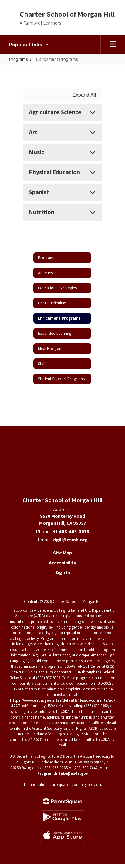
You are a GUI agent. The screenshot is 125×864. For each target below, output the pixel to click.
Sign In (62, 572)
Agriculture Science (55, 112)
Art (33, 132)
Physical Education (54, 172)
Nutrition (41, 212)
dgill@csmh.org (70, 540)
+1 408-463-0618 (71, 531)
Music (36, 152)
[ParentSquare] (63, 801)
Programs (18, 59)
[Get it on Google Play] (62, 817)
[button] (29, 44)
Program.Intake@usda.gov (62, 773)
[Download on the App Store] (62, 835)
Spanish (39, 192)
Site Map (62, 553)
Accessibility (62, 563)
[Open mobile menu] (113, 44)
